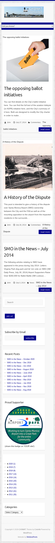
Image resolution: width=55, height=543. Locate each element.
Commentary (36, 122)
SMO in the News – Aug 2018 (19, 390)
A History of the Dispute (27, 197)
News (32, 283)
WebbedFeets (32, 537)
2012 (12, 491)
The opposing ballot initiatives (23, 91)
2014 (12, 484)
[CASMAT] (24, 13)
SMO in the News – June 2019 (19, 373)
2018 (12, 471)
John (9, 122)
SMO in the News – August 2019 (20, 369)
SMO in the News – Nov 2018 (19, 386)
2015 (12, 481)
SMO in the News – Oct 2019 (19, 366)
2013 (12, 488)
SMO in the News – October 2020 (20, 359)
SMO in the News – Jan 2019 (19, 383)
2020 (12, 464)
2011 (12, 494)
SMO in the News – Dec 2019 (19, 362)
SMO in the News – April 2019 (19, 376)
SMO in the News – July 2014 (26, 252)
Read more (45, 129)
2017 (12, 474)
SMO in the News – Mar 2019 (19, 380)
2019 (12, 467)
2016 (12, 477)
